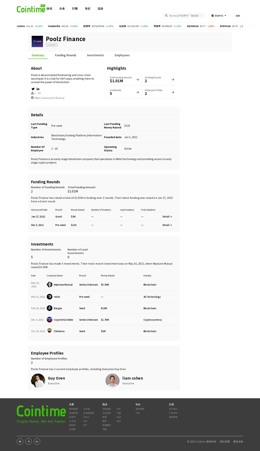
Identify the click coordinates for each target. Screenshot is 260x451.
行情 (75, 8)
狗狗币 (72, 424)
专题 (104, 429)
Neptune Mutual (162, 263)
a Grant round (46, 201)
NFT (85, 424)
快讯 (49, 8)
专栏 (87, 8)
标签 (119, 420)
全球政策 (73, 412)
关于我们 (173, 408)
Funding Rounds (65, 55)
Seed (82, 308)
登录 (238, 15)
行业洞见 (106, 412)
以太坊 (113, 26)
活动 (100, 8)
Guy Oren (120, 369)
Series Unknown (88, 284)
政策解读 (106, 424)
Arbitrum (216, 26)
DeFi (85, 420)
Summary (38, 55)
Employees (122, 55)
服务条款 (238, 441)
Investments (95, 55)
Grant (58, 216)
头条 (62, 8)
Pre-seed (56, 125)
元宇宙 (86, 408)
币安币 (148, 26)
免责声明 (173, 416)
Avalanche (45, 26)
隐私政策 (225, 441)
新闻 (104, 416)
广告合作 (173, 412)
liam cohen (132, 378)
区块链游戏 (88, 412)
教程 (104, 420)
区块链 (72, 429)
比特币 (78, 26)
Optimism (184, 26)
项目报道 (106, 408)
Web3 (86, 416)
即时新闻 (73, 408)
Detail (166, 216)
